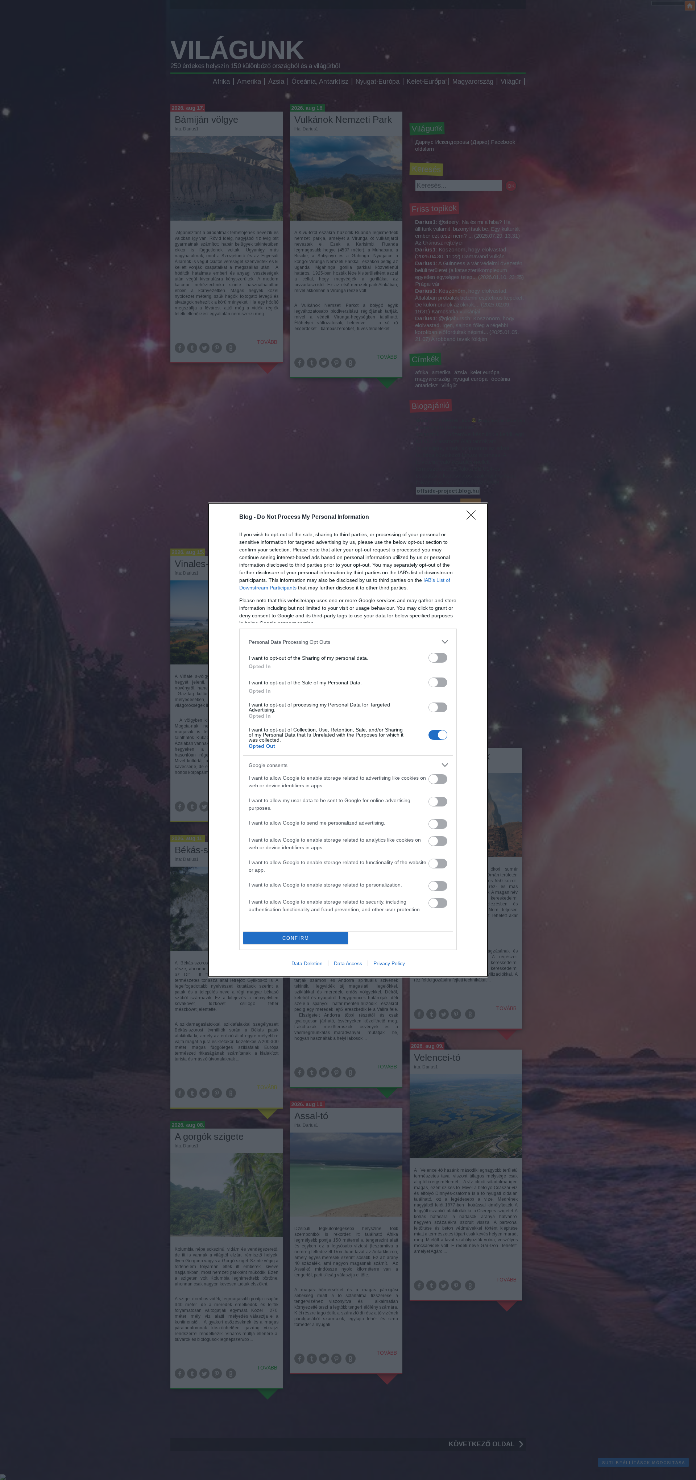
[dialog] (348, 740)
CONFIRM (295, 938)
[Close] (473, 517)
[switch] (437, 658)
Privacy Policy (389, 963)
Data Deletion (307, 963)
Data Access (348, 963)
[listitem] (348, 642)
